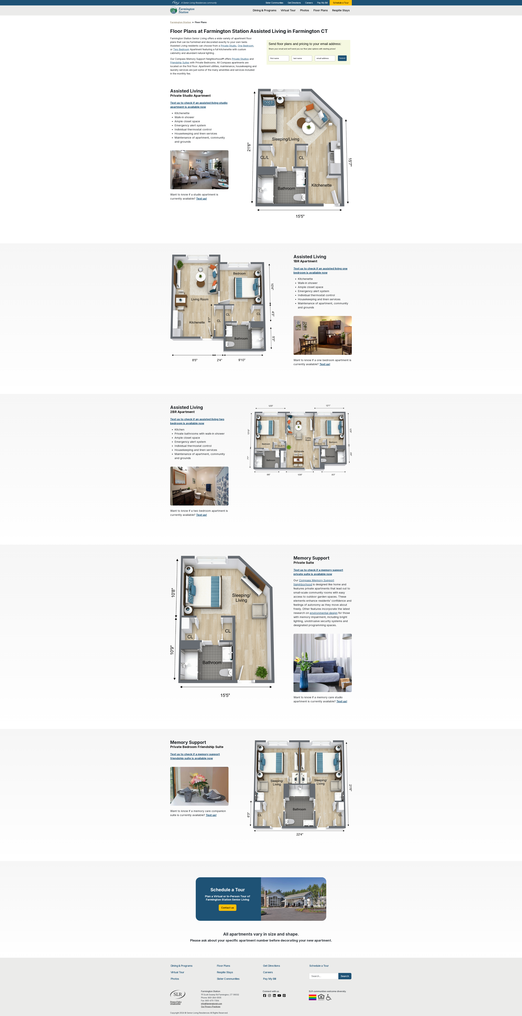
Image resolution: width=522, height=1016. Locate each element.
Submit (342, 58)
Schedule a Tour (341, 2)
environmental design (324, 613)
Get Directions (294, 2)
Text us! (201, 198)
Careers (309, 2)
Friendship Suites (179, 62)
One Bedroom (245, 45)
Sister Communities (274, 2)
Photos (304, 10)
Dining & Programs (264, 10)
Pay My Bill (322, 2)
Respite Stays (341, 10)
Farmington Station (184, 10)
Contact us (227, 907)
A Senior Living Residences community (199, 2)
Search (345, 976)
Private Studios (240, 58)
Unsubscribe (175, 1004)
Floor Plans (320, 10)
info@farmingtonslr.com (211, 1003)
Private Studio (228, 45)
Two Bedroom (181, 49)
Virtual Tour (288, 10)
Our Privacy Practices (210, 1006)
